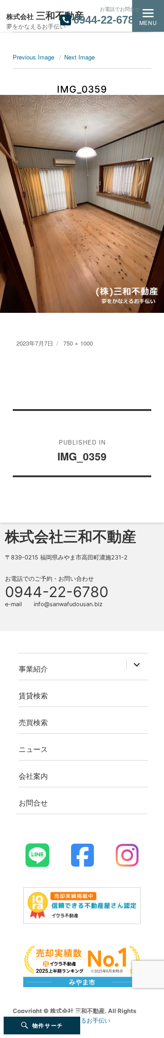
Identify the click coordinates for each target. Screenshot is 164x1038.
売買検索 (33, 722)
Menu (148, 22)
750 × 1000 (78, 343)
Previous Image (33, 57)
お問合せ (33, 802)
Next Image (79, 57)
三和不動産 (45, 15)
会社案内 (33, 776)
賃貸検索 (33, 695)
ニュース (33, 749)
